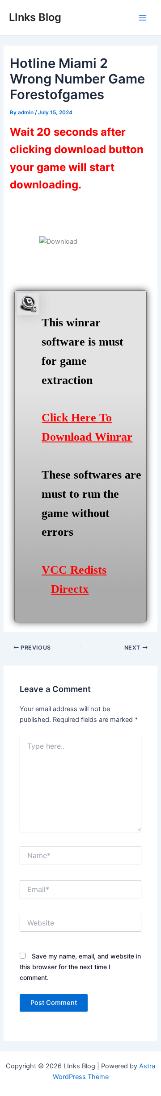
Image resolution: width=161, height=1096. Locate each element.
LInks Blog (35, 17)
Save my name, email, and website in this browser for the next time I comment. (80, 966)
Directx (70, 589)
